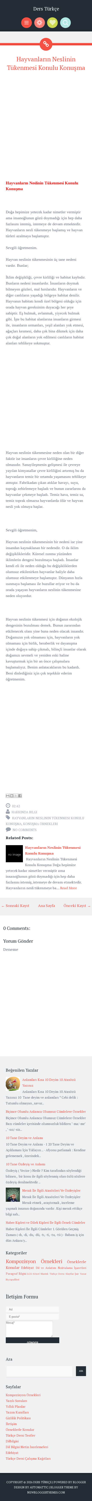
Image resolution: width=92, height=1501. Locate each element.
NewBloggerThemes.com (46, 1492)
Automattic (39, 1487)
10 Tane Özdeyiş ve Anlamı (25, 1164)
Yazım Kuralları (17, 1412)
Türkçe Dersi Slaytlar (61, 1273)
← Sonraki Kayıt (15, 905)
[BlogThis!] (12, 796)
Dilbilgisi (12, 1441)
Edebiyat (27, 1267)
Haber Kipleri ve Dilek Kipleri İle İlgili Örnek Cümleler (45, 1222)
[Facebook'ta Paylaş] (20, 796)
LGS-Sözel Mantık (37, 1273)
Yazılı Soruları (16, 1401)
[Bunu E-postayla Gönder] (8, 796)
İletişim (11, 1424)
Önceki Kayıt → (77, 905)
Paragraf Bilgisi (16, 1274)
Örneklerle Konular (20, 1429)
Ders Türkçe (46, 8)
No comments (25, 830)
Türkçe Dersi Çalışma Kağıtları (28, 1458)
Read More (68, 888)
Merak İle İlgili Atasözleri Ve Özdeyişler (51, 1190)
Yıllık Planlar (15, 1406)
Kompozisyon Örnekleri (34, 1261)
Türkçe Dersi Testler (20, 1435)
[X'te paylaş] (16, 796)
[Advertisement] (46, 122)
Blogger (79, 1482)
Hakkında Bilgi (24, 812)
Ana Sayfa (46, 905)
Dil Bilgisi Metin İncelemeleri (27, 1447)
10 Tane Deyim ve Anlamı (24, 1138)
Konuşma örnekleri (40, 824)
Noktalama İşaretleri (72, 1268)
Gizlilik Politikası (18, 1418)
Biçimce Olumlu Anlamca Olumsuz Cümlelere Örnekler (46, 1111)
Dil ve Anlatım (46, 1268)
